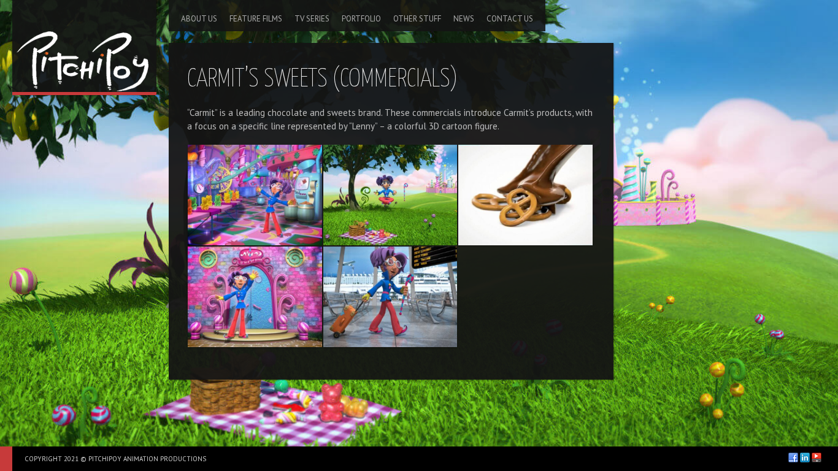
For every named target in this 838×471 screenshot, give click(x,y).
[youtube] (816, 457)
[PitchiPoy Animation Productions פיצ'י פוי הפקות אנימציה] (84, 46)
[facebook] (793, 457)
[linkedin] (805, 457)
